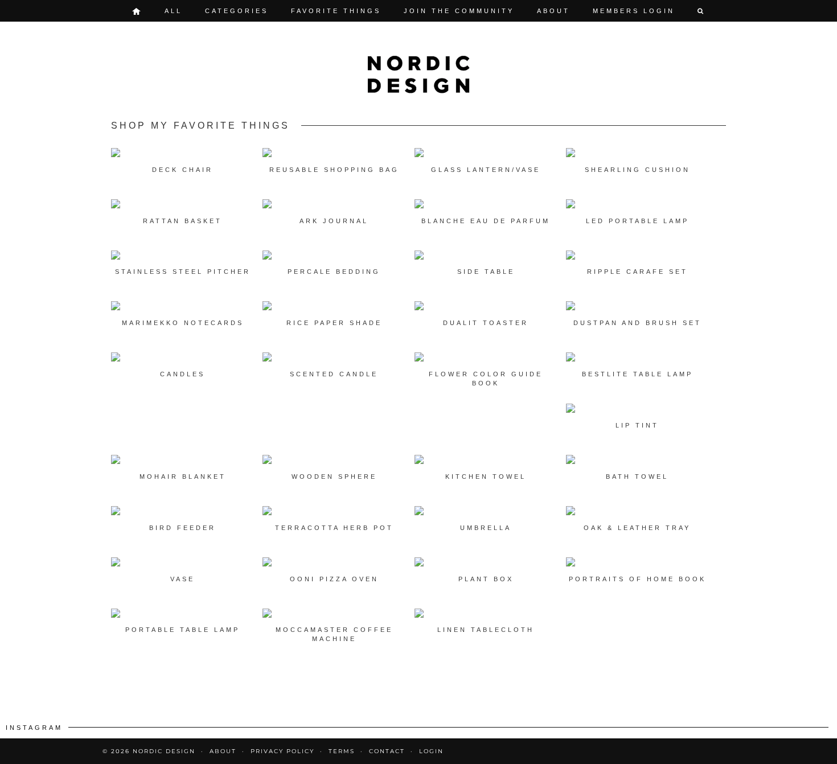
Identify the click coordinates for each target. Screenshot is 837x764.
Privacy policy (282, 751)
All (173, 10)
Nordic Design (164, 751)
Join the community (459, 10)
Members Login (634, 10)
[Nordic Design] (418, 74)
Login (431, 751)
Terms (342, 751)
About (553, 10)
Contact (387, 751)
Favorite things (336, 10)
